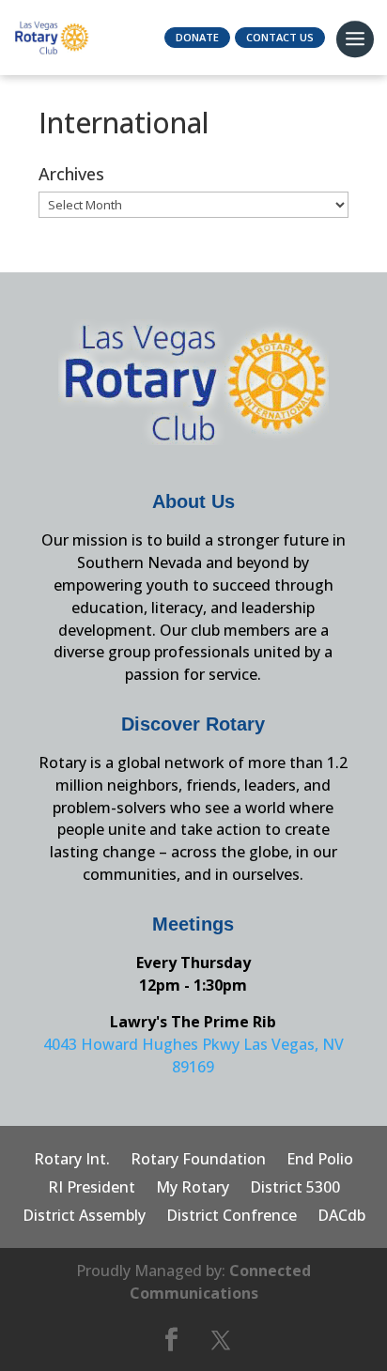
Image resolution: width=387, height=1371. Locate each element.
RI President (91, 1188)
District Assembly (84, 1217)
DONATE (197, 37)
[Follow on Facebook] (170, 1340)
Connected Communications (221, 1281)
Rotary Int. (72, 1160)
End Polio (319, 1160)
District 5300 (295, 1188)
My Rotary (192, 1188)
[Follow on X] (221, 1340)
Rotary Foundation (198, 1160)
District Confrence (231, 1217)
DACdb (341, 1217)
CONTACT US (280, 37)
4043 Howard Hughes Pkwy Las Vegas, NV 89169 (193, 1055)
